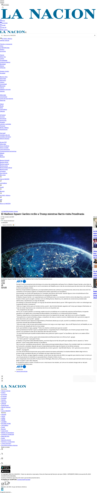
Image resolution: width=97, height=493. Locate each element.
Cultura (2, 82)
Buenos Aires (4, 77)
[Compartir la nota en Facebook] (2, 288)
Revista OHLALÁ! (4, 160)
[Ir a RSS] (2, 463)
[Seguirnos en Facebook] (2, 449)
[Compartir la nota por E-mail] (6, 288)
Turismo (2, 117)
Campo (2, 58)
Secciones (5, 23)
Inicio (3, 21)
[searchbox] (48, 35)
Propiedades (3, 60)
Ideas (1, 155)
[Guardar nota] (2, 281)
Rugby (2, 106)
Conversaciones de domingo (8, 151)
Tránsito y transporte (6, 44)
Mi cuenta (5, 30)
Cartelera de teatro (5, 137)
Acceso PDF (3, 142)
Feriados (2, 122)
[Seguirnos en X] (2, 454)
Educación (3, 80)
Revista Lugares (4, 164)
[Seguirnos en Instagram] (2, 459)
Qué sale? (3, 133)
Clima (1, 46)
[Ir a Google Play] (5, 469)
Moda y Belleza (4, 128)
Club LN (4, 27)
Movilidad (3, 64)
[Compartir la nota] (2, 283)
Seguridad (3, 78)
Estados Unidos (4, 71)
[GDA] (5, 485)
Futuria (2, 55)
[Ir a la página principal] (48, 18)
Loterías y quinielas (5, 124)
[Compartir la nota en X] (4, 288)
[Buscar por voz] (94, 35)
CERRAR (2, 1)
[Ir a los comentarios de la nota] (4, 281)
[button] (48, 117)
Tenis (1, 108)
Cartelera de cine (5, 135)
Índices (2, 66)
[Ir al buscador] (2, 7)
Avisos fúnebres (4, 146)
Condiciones (20, 479)
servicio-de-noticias (21, 371)
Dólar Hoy (3, 57)
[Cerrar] (26, 32)
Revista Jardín (4, 169)
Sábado (2, 153)
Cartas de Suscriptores (6, 98)
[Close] (2, 376)
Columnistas (3, 97)
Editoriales (3, 95)
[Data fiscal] (2, 490)
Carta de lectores (5, 149)
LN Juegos (3, 115)
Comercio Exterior (5, 62)
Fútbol (2, 104)
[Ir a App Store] (5, 472)
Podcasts (2, 126)
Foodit (3, 25)
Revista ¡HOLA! (4, 162)
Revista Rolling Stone (6, 167)
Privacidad (27, 479)
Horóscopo (3, 120)
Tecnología (3, 118)
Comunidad (3, 84)
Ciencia (2, 88)
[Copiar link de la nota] (2, 285)
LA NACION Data (4, 48)
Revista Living (4, 166)
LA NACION (4, 211)
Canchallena (3, 109)
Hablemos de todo (5, 89)
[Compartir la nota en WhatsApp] (4, 283)
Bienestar (2, 86)
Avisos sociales (4, 148)
